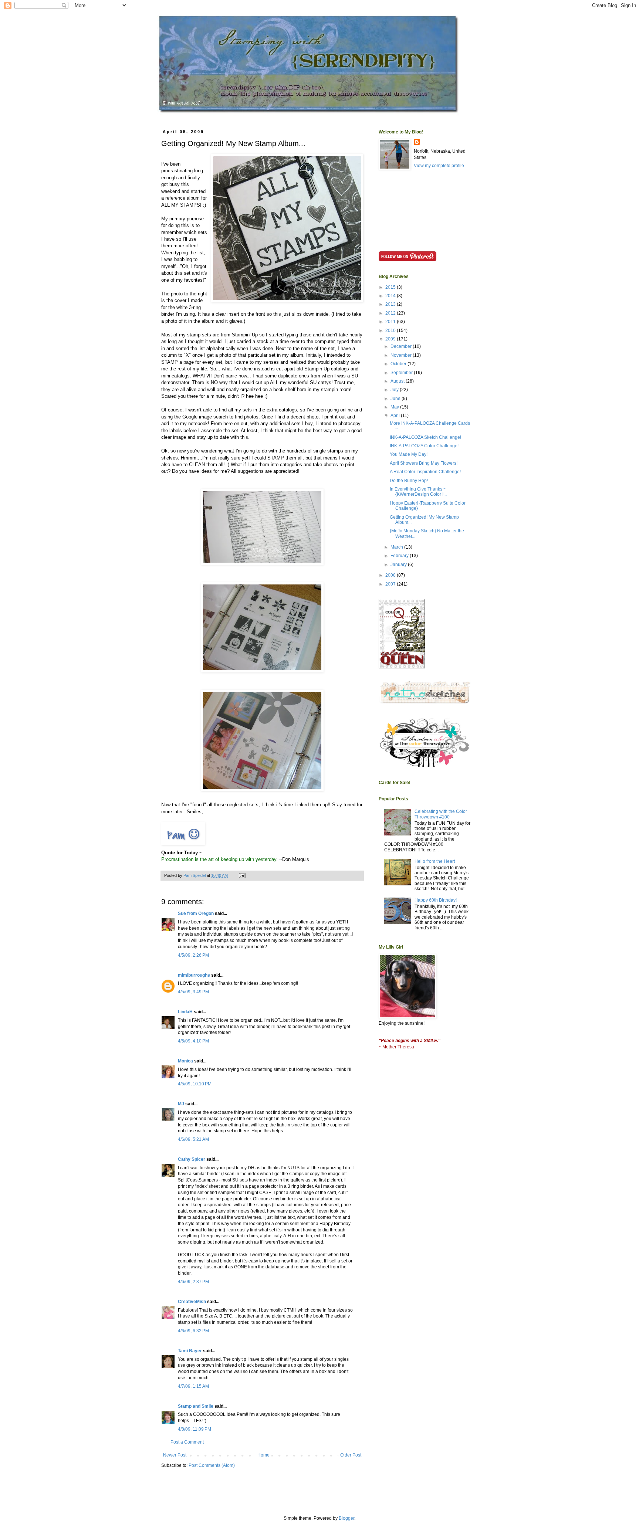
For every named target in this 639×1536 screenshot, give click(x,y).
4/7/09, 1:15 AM (193, 1386)
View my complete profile (439, 165)
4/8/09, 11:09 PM (194, 1429)
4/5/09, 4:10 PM (193, 1041)
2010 (391, 330)
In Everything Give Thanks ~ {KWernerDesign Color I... (418, 491)
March (397, 547)
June (396, 398)
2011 (391, 321)
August (398, 381)
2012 (391, 313)
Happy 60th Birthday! (436, 900)
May (395, 407)
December (401, 346)
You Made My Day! (408, 454)
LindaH (185, 1011)
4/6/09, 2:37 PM (193, 1281)
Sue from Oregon (196, 913)
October (399, 363)
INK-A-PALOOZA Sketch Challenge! (425, 437)
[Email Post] (242, 875)
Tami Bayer (190, 1350)
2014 (391, 295)
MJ (181, 1103)
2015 (391, 287)
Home (263, 1455)
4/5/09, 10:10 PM (195, 1083)
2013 (391, 304)
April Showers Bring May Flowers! (423, 463)
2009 (391, 339)
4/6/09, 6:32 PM (193, 1330)
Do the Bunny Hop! (409, 480)
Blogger (346, 1518)
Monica (185, 1061)
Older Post (350, 1455)
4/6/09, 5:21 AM (193, 1139)
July (395, 389)
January (399, 564)
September (402, 372)
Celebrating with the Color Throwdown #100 (441, 814)
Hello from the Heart (435, 861)
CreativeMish (192, 1301)
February (400, 555)
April (395, 415)
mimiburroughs (194, 975)
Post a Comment (187, 1442)
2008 (391, 575)
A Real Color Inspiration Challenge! (425, 471)
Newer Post (174, 1455)
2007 (391, 584)
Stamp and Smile (195, 1406)
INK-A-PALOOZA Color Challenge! (424, 445)
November (401, 355)
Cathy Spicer (191, 1159)
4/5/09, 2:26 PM (193, 955)
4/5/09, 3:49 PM (193, 991)
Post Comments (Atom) (212, 1465)
